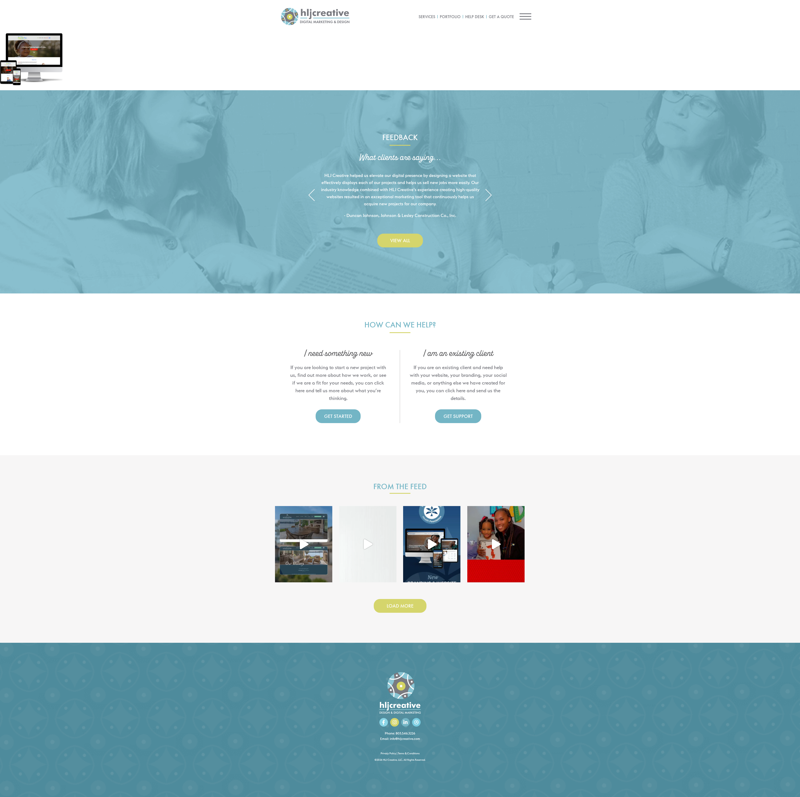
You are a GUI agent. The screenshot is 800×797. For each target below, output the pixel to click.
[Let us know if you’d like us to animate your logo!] (496, 544)
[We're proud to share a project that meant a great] (431, 544)
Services (427, 16)
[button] (311, 195)
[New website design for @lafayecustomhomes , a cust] (303, 544)
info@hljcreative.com (405, 739)
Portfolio (450, 16)
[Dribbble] (416, 722)
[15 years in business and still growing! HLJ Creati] (367, 544)
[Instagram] (394, 722)
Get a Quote (501, 16)
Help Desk (474, 16)
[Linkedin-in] (405, 722)
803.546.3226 (405, 733)
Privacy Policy (388, 753)
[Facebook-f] (383, 722)
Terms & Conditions (409, 753)
